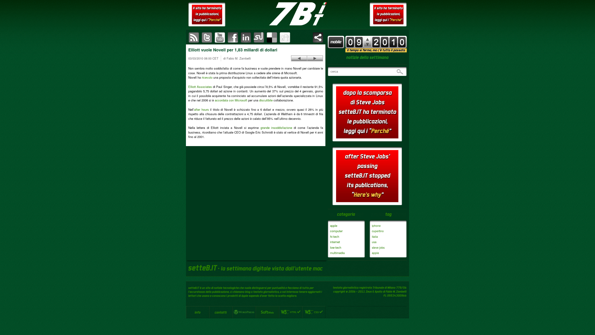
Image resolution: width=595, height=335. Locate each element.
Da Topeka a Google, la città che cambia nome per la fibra (315, 58)
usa (374, 242)
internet (335, 242)
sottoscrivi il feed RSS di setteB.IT (194, 37)
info (197, 312)
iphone (376, 226)
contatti (220, 312)
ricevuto (207, 77)
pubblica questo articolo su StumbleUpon (259, 37)
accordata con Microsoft (231, 100)
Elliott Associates (200, 86)
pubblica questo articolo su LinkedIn (246, 37)
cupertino (378, 231)
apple (333, 225)
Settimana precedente (367, 44)
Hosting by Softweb (267, 312)
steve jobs (378, 247)
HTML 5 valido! (290, 312)
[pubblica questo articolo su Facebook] (233, 37)
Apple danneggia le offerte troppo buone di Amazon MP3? (299, 58)
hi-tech (334, 236)
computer (336, 231)
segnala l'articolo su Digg (285, 37)
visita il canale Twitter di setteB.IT (207, 37)
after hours (201, 109)
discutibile (266, 100)
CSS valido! (313, 312)
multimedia (337, 253)
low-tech (335, 247)
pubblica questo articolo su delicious (272, 37)
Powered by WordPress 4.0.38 (244, 312)
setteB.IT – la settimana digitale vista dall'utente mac (297, 14)
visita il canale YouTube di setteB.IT (220, 37)
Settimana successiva (367, 39)
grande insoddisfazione (276, 127)
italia (375, 236)
